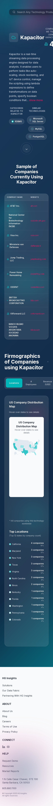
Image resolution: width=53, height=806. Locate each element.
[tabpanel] (26, 521)
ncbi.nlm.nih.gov (38, 220)
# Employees (31, 383)
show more (36, 100)
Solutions (7, 685)
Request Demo (10, 760)
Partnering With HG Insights (17, 695)
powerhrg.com (37, 274)
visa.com (35, 235)
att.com (34, 206)
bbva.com (35, 330)
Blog (4, 716)
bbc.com (35, 300)
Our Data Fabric (11, 690)
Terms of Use (9, 726)
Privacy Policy (10, 731)
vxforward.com (38, 313)
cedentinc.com (37, 287)
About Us (7, 711)
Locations (14, 383)
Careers (6, 721)
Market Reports (10, 771)
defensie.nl (36, 246)
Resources (8, 766)
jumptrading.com (38, 259)
